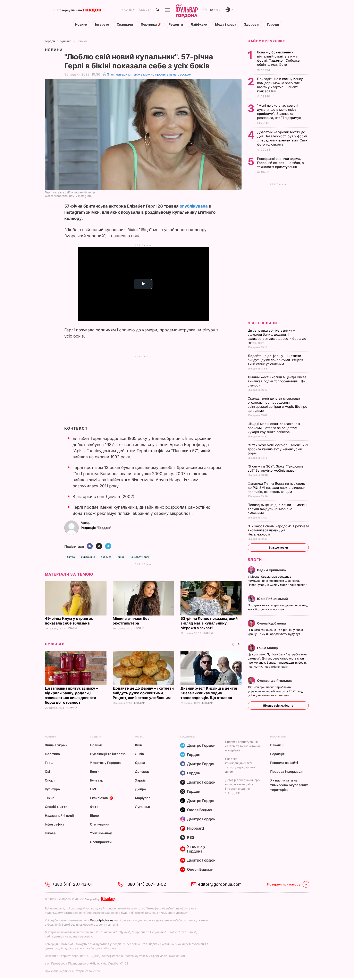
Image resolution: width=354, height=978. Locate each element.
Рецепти (176, 24)
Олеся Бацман (200, 810)
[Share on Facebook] (90, 546)
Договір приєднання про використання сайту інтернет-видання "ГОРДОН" (242, 786)
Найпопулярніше (266, 41)
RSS (190, 837)
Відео (94, 815)
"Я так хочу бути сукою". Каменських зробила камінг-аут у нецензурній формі (278, 449)
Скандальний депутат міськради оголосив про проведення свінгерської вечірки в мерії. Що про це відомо (277, 404)
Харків (140, 780)
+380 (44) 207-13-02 (145, 884)
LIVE (93, 789)
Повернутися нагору (283, 884)
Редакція (277, 754)
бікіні (121, 556)
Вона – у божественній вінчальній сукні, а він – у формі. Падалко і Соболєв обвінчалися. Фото (278, 58)
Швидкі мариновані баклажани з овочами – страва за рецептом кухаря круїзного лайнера (274, 428)
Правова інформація (286, 771)
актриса (106, 556)
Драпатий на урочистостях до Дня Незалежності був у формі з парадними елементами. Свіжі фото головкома (282, 138)
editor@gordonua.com (220, 884)
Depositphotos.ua (101, 920)
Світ (48, 771)
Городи (273, 24)
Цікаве (50, 833)
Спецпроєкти (101, 842)
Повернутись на (69, 10)
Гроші (49, 763)
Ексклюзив (99, 798)
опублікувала (194, 206)
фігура (71, 556)
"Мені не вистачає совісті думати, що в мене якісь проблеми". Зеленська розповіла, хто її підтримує (279, 111)
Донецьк (142, 771)
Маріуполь (143, 798)
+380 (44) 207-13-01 (72, 884)
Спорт (50, 780)
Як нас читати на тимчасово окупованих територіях (289, 785)
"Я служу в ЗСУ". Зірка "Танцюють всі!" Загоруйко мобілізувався (275, 468)
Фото (94, 807)
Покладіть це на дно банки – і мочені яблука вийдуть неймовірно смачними (277, 509)
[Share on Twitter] (99, 546)
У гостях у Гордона (105, 763)
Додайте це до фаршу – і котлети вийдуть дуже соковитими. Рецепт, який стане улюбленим (143, 693)
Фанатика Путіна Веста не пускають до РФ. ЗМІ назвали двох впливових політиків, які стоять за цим (276, 487)
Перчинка (149, 24)
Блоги (255, 560)
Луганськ (142, 807)
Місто (139, 736)
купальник (88, 556)
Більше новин (278, 547)
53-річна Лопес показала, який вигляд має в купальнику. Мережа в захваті (209, 623)
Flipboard (195, 828)
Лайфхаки (199, 24)
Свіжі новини (262, 323)
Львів (139, 754)
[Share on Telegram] (108, 546)
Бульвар (65, 41)
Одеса (140, 763)
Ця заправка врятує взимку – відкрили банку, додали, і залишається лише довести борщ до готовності (277, 336)
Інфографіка (54, 824)
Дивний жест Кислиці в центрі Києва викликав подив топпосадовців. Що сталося (208, 693)
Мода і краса (225, 24)
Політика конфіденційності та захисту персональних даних (241, 765)
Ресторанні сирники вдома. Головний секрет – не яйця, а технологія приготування (280, 163)
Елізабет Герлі (139, 556)
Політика (52, 754)
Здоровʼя (251, 24)
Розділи (95, 736)
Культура (52, 789)
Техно (49, 798)
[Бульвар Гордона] (186, 10)
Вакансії (277, 745)
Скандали (125, 24)
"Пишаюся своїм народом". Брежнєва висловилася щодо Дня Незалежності (278, 530)
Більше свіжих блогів (278, 705)
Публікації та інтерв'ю (108, 754)
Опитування (99, 824)
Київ (138, 745)
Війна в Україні (56, 745)
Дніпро (140, 789)
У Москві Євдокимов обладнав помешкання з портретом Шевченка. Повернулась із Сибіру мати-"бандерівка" (278, 580)
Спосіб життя (56, 807)
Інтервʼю (102, 24)
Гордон (50, 41)
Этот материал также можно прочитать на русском (149, 74)
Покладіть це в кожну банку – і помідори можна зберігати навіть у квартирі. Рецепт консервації (282, 85)
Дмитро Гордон (201, 745)
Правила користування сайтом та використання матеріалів (242, 746)
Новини (81, 24)
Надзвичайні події (59, 815)
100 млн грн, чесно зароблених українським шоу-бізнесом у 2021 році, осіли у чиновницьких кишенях (275, 691)
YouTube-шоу (101, 833)
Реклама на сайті (284, 763)
